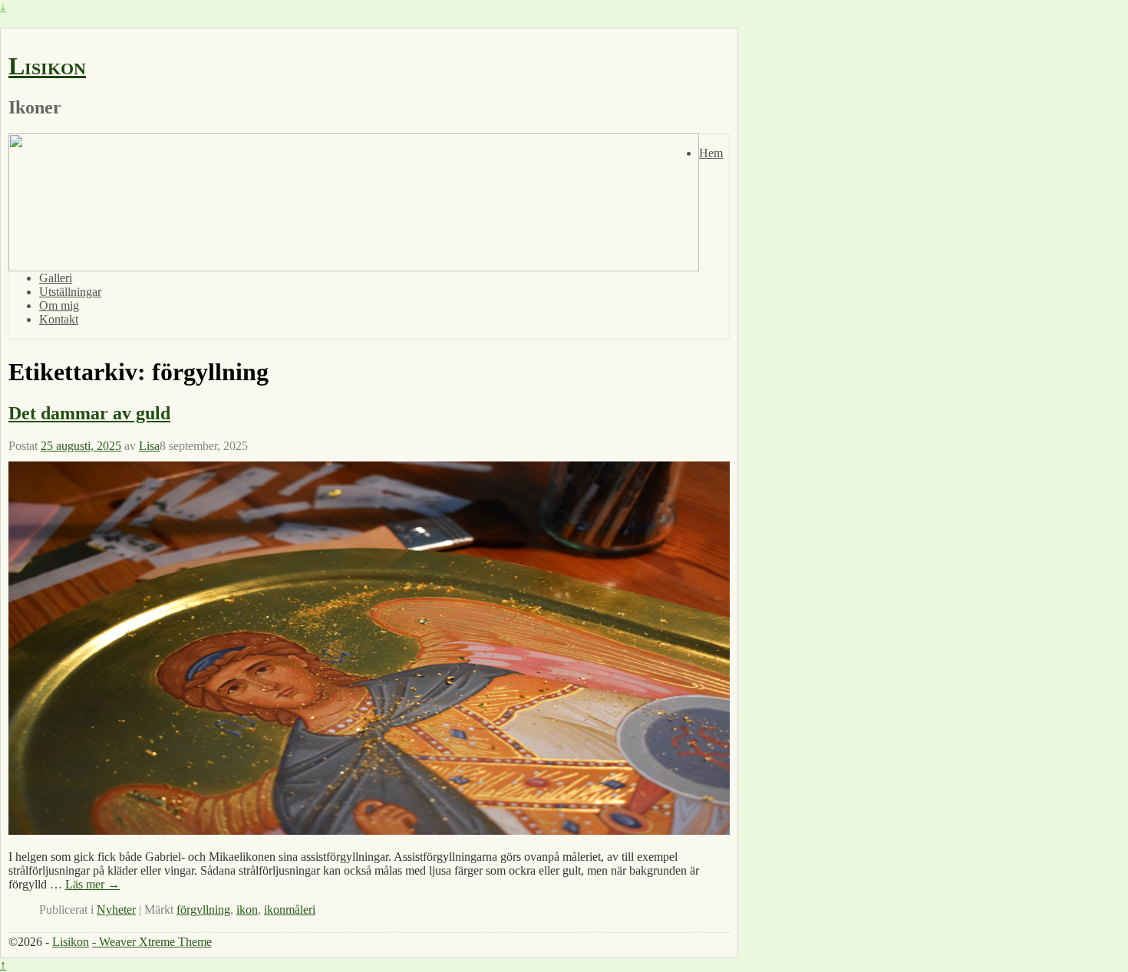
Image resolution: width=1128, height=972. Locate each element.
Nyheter (116, 909)
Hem (711, 152)
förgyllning (203, 909)
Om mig (59, 305)
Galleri (55, 277)
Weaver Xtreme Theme (155, 941)
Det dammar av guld (89, 413)
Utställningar (70, 291)
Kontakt (58, 319)
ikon (247, 909)
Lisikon (47, 66)
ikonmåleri (289, 909)
